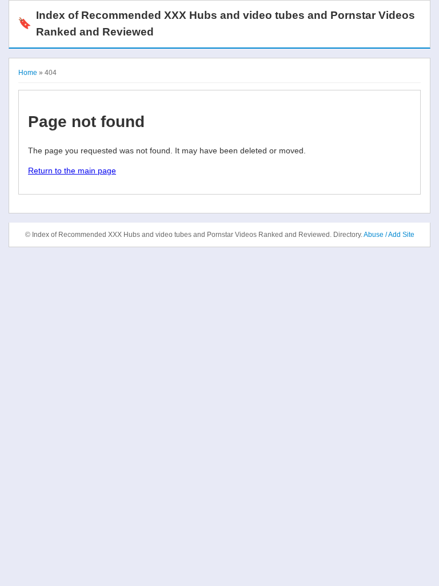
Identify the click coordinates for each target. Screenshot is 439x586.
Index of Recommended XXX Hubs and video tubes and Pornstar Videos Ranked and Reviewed (216, 23)
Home (27, 73)
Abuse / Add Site (389, 235)
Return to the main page (72, 170)
